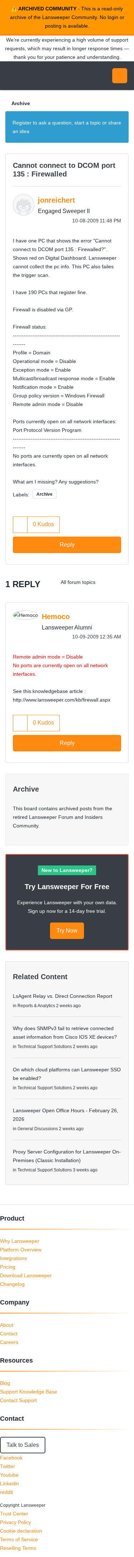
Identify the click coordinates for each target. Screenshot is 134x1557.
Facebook (11, 1458)
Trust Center (14, 1513)
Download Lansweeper (26, 1275)
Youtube (9, 1475)
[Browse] (10, 76)
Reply (67, 545)
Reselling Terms (18, 1548)
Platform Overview (20, 1249)
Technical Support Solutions (45, 1046)
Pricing (7, 1267)
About (6, 1325)
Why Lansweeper (19, 1241)
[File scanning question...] (107, 582)
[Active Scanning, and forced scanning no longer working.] (121, 582)
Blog (5, 1383)
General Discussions (38, 1128)
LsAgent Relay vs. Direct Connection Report (62, 996)
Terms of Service (19, 1539)
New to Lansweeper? (67, 870)
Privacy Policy (15, 1522)
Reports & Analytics (36, 1005)
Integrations (13, 1258)
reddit (6, 1492)
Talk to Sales (22, 1445)
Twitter (7, 1466)
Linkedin (9, 1483)
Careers (9, 1342)
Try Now (67, 931)
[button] (20, 524)
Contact (9, 1333)
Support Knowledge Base (28, 1392)
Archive (20, 103)
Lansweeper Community (39, 76)
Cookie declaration (21, 1531)
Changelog (12, 1284)
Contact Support (18, 1400)
